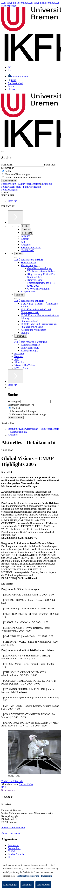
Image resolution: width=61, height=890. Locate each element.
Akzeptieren (43, 884)
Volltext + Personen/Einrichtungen (23, 177)
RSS (3, 787)
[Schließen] (15, 257)
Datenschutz (14, 848)
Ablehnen (27, 884)
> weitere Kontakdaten (13, 827)
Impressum (13, 845)
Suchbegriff (7, 164)
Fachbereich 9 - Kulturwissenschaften (20, 183)
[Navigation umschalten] (2, 151)
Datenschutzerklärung (28, 876)
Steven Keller (26, 784)
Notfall (11, 851)
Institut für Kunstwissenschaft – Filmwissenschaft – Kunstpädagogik (26, 186)
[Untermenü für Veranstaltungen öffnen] (38, 266)
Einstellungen (10, 884)
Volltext (9, 171)
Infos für (12, 201)
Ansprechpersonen (10, 833)
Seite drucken (8, 790)
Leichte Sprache (16, 854)
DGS (10, 857)
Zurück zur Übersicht (12, 781)
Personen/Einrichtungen (17, 174)
